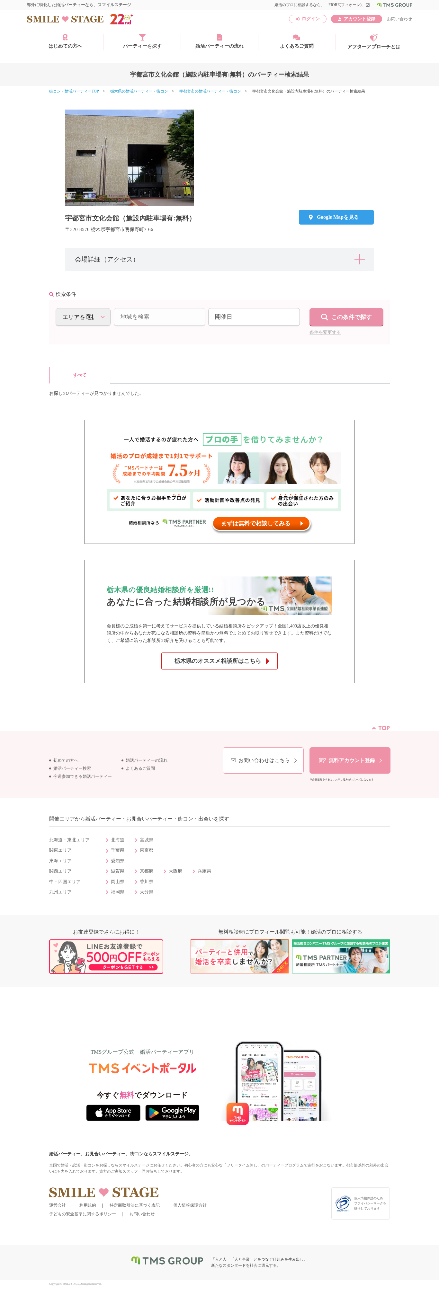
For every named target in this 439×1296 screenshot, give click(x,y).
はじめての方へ (65, 46)
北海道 (117, 840)
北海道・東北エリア (69, 840)
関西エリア (60, 871)
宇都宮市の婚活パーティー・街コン (210, 91)
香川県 (146, 881)
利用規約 (87, 1205)
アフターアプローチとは (373, 46)
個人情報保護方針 (190, 1205)
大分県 (146, 892)
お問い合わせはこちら (264, 760)
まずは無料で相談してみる (256, 523)
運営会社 (57, 1205)
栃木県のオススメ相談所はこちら (218, 661)
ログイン (311, 18)
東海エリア (60, 860)
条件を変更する (325, 332)
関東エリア (60, 850)
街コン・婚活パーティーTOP (74, 91)
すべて (79, 375)
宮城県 (146, 840)
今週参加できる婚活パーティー (82, 776)
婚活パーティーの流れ (219, 46)
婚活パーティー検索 (72, 768)
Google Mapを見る (338, 217)
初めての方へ (65, 760)
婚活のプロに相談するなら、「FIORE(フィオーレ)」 (322, 5)
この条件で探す (351, 317)
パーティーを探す (142, 46)
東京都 (146, 850)
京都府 (146, 871)
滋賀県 (117, 871)
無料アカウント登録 (352, 760)
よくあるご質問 (297, 46)
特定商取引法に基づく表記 (135, 1205)
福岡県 (117, 892)
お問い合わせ (399, 18)
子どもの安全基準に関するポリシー (82, 1214)
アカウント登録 (359, 18)
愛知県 (117, 860)
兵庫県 (204, 871)
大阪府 (175, 871)
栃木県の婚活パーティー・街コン (139, 91)
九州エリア (60, 892)
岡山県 (117, 881)
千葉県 (117, 850)
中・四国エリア (65, 881)
